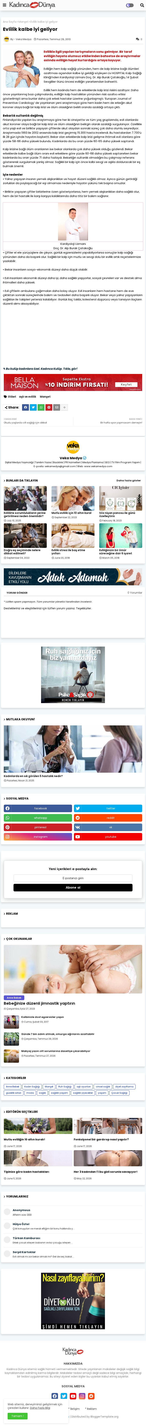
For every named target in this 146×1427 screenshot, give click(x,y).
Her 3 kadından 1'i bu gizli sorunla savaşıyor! (105, 1171)
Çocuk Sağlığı (119, 1092)
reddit (111, 818)
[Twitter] (33, 407)
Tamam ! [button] (17, 1416)
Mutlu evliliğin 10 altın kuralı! (24, 1139)
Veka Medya (71, 458)
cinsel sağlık (103, 1086)
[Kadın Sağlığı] (73, 749)
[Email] (56, 407)
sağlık (42, 1092)
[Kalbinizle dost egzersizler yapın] (11, 1022)
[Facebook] (25, 407)
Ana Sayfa (9, 22)
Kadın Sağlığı (32, 1086)
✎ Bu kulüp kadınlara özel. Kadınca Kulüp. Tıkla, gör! (40, 369)
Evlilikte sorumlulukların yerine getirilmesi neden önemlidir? (25, 514)
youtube (110, 837)
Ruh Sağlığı (64, 1086)
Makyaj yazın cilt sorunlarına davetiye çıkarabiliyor (55, 1051)
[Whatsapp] (41, 407)
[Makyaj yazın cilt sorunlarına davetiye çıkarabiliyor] (11, 1056)
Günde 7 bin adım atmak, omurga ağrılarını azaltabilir (57, 1034)
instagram (41, 837)
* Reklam (91, 1409)
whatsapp (40, 818)
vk (110, 827)
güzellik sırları (13, 1092)
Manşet (23, 22)
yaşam (102, 1092)
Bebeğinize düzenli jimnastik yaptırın (39, 1003)
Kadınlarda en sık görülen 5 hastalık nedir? (33, 776)
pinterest (41, 827)
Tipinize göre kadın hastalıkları (26, 1171)
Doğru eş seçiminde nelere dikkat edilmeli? (22, 552)
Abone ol (73, 887)
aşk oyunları (84, 1086)
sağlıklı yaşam (59, 1092)
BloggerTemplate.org (104, 1416)
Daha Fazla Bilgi (40, 1408)
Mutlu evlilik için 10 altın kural (71, 513)
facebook (40, 808)
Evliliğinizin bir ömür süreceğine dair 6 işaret (115, 552)
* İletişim (74, 1409)
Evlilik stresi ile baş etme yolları (68, 552)
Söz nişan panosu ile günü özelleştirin (117, 514)
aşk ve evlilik (27, 397)
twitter (110, 808)
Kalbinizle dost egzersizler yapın (42, 1017)
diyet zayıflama (124, 1086)
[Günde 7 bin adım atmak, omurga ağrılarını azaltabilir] (11, 1039)
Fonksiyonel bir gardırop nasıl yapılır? (101, 1139)
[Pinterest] (48, 407)
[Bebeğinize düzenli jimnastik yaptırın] (73, 969)
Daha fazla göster (129, 480)
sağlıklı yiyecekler (83, 1092)
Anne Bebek (12, 1086)
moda (30, 1092)
